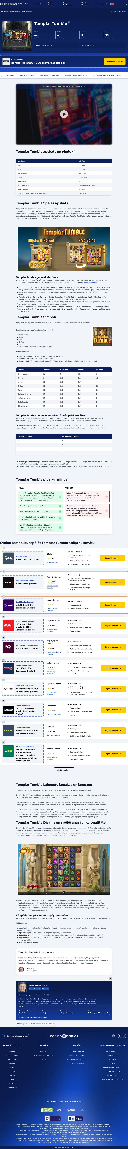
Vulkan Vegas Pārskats (51, 673)
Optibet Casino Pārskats (52, 693)
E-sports (44, 1051)
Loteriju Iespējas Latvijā (44, 1055)
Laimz (12, 1079)
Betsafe (12, 1051)
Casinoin (51, 726)
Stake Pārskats (52, 563)
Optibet (12, 1067)
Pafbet (12, 1071)
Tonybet (12, 1083)
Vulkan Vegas (53, 663)
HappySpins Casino (52, 642)
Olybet (12, 1063)
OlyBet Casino (53, 620)
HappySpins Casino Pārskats (54, 653)
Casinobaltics (4, 11)
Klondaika (12, 1059)
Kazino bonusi (50, 4)
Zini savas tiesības (112, 1071)
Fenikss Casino (12, 1055)
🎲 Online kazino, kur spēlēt (49, 75)
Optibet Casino (54, 684)
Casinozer (51, 706)
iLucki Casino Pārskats (52, 609)
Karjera (112, 1063)
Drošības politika (77, 1051)
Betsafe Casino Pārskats (52, 587)
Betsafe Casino (54, 577)
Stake (49, 554)
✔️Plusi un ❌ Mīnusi (27, 75)
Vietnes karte (112, 1075)
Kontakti (112, 1059)
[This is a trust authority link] (59, 1110)
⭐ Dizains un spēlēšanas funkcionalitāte (107, 75)
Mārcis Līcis (38, 1024)
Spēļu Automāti (15, 11)
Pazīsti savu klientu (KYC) (112, 1079)
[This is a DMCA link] (47, 1110)
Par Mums (112, 1055)
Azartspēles (38, 4)
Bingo (44, 1059)
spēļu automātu (90, 283)
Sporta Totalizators (67, 4)
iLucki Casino (53, 600)
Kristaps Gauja (35, 985)
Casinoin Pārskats (53, 735)
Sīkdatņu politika (77, 1063)
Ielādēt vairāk (62, 770)
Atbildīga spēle (112, 1051)
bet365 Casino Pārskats (52, 758)
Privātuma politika (76, 1055)
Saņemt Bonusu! (113, 61)
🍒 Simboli (10, 75)
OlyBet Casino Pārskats (52, 630)
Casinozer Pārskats (54, 714)
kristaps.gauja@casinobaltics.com (31, 995)
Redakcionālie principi (112, 1067)
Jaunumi (104, 4)
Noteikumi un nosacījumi (77, 1059)
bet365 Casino (53, 749)
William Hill (12, 1087)
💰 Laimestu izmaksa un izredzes (75, 75)
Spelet (12, 1075)
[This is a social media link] (114, 1036)
